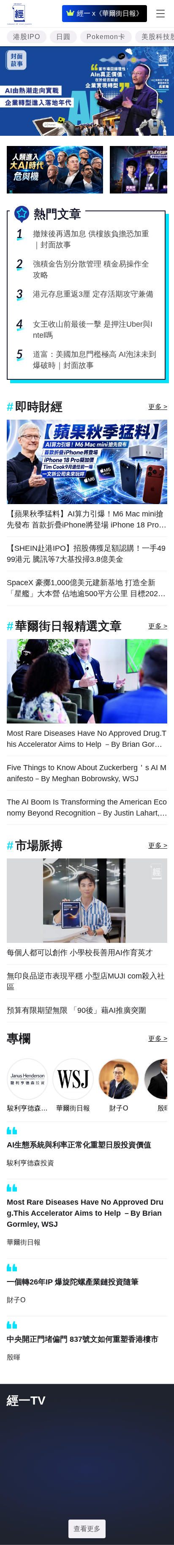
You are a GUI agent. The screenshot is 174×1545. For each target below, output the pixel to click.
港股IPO (26, 36)
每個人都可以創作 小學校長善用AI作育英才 (80, 952)
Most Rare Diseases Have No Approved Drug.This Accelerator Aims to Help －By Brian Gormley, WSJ (87, 739)
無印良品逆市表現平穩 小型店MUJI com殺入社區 (86, 981)
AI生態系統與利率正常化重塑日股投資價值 (79, 1145)
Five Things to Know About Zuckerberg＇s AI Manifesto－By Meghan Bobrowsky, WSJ (86, 773)
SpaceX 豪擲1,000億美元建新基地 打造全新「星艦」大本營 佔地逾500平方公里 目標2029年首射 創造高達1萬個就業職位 (84, 588)
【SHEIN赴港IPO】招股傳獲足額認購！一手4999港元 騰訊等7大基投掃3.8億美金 (86, 554)
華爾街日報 (73, 1108)
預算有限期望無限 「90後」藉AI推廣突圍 (76, 1010)
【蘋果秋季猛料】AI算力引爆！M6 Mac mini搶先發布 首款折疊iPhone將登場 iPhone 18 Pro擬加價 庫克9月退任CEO (86, 520)
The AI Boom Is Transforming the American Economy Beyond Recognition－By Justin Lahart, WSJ (87, 808)
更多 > (157, 406)
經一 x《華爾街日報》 (110, 13)
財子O (118, 1108)
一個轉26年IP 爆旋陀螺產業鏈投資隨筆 (73, 1282)
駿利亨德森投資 (27, 1109)
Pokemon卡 (106, 36)
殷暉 (13, 1357)
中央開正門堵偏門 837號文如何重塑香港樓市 (82, 1339)
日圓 (63, 36)
